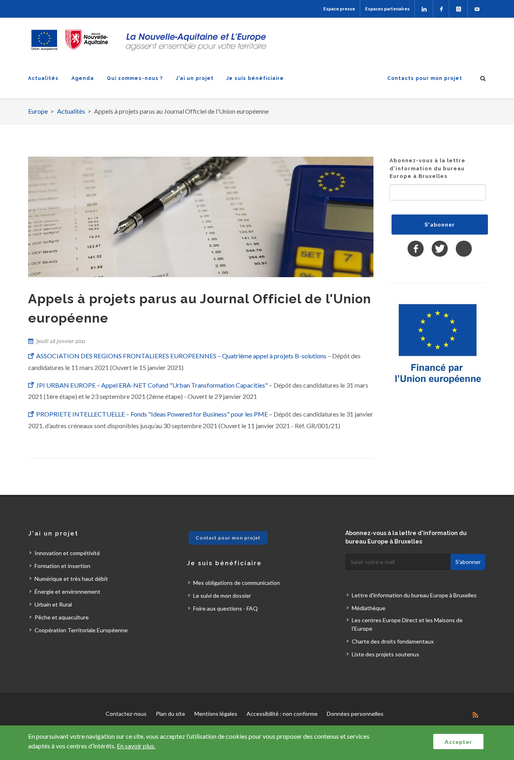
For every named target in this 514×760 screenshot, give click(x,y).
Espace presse (339, 9)
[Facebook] (441, 9)
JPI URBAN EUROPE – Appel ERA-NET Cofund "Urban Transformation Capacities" (152, 385)
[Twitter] (440, 249)
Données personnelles (355, 713)
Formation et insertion (62, 565)
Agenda (82, 78)
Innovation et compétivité (67, 553)
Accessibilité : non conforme (282, 713)
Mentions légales (215, 713)
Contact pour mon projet (228, 538)
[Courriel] (464, 249)
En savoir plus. (136, 746)
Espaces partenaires (387, 9)
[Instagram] (458, 9)
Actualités (43, 78)
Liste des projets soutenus (385, 654)
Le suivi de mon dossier (222, 595)
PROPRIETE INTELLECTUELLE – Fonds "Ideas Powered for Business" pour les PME (152, 414)
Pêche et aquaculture (62, 617)
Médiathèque (369, 608)
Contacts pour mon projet (424, 78)
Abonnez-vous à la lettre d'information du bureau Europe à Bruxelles (427, 168)
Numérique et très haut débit (71, 578)
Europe (38, 111)
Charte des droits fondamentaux (393, 641)
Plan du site (170, 713)
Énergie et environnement (67, 591)
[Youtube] (477, 9)
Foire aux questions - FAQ (225, 608)
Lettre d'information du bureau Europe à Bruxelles (414, 595)
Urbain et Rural (53, 604)
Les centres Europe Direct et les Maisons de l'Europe (407, 624)
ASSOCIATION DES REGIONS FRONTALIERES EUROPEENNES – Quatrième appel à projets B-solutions (182, 356)
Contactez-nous (126, 713)
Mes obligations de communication (236, 582)
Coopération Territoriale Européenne (81, 630)
